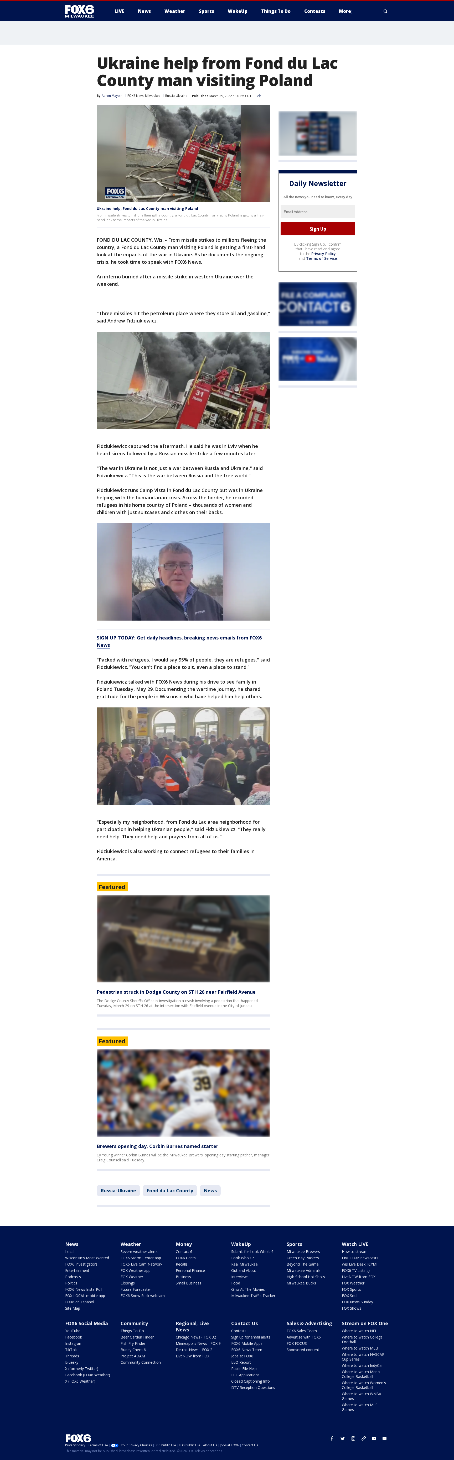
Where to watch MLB (360, 1348)
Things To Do (132, 1330)
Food (235, 1283)
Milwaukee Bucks (301, 1283)
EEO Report (241, 1362)
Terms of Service (321, 258)
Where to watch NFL (359, 1330)
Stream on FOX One (365, 1323)
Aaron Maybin (112, 95)
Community (134, 1323)
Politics (71, 1283)
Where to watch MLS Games (360, 1407)
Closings (128, 1283)
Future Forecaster (136, 1289)
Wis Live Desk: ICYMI (359, 1264)
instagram (353, 1438)
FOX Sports (351, 1289)
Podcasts (73, 1276)
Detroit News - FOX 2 (194, 1349)
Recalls (182, 1264)
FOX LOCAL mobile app (85, 1295)
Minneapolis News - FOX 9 (198, 1343)
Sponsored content (303, 1349)
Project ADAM (133, 1355)
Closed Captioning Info (250, 1381)
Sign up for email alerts (250, 1337)
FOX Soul (349, 1295)
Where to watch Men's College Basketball (361, 1374)
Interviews (240, 1276)
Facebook (73, 1337)
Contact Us (244, 1323)
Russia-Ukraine (176, 95)
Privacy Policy (323, 253)
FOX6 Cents (186, 1257)
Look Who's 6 (243, 1257)
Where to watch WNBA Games (361, 1396)
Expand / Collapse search (386, 11)
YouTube (72, 1330)
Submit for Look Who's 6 (252, 1251)
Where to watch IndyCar (362, 1365)
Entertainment (77, 1270)
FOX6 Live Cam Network (141, 1264)
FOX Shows (351, 1308)
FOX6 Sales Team (302, 1330)
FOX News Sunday (357, 1301)
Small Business (188, 1283)
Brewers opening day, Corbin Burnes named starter (157, 1146)
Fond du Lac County (170, 1190)
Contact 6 (184, 1251)
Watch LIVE (355, 1244)
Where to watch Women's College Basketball (364, 1385)
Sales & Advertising (309, 1323)
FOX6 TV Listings (356, 1270)
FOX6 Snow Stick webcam (143, 1295)
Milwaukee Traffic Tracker (253, 1295)
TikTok (71, 1349)
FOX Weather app (136, 1270)
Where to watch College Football (362, 1339)
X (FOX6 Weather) (80, 1381)
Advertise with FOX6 (304, 1337)
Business (183, 1276)
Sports (294, 1244)
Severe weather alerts (139, 1251)
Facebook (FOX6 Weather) (87, 1374)
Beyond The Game (303, 1264)
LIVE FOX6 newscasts (360, 1257)
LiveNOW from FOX (358, 1276)
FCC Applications (245, 1374)
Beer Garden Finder (137, 1337)
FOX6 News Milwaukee (144, 95)
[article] (183, 938)
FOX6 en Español (79, 1301)
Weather (131, 1244)
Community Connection (141, 1362)
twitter (342, 1438)
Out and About (243, 1270)
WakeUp (241, 1244)
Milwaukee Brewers (303, 1251)
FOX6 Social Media (86, 1323)
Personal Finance (190, 1270)
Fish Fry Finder (133, 1343)
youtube (374, 1438)
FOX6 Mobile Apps (246, 1343)
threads (363, 1438)
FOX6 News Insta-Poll (83, 1289)
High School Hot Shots (306, 1276)
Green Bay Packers (303, 1257)
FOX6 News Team (246, 1349)
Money (184, 1244)
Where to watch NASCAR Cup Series (363, 1357)
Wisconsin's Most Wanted (87, 1257)
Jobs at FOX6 (242, 1355)
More (345, 11)
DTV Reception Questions (253, 1387)
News (210, 1190)
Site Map (72, 1308)
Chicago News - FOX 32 (196, 1337)
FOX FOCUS (297, 1343)
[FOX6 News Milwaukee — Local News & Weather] (82, 11)
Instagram (73, 1343)
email (384, 1438)
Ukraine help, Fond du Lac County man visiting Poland (147, 208)
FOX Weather (132, 1276)
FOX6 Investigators (81, 1264)
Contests (238, 1330)
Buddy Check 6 (133, 1349)
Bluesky (71, 1362)
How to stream (355, 1251)
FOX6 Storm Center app (141, 1257)
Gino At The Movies (248, 1289)
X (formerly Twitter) (81, 1368)
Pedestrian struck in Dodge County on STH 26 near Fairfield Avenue (176, 992)
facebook (332, 1438)
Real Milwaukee (244, 1264)
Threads (72, 1355)
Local (69, 1251)
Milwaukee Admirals (304, 1270)
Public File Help (244, 1368)
